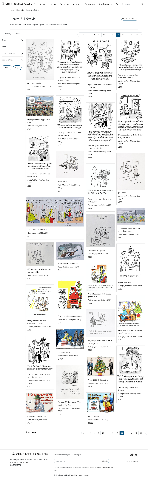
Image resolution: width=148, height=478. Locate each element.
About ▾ (43, 4)
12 (108, 34)
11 (104, 34)
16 (127, 34)
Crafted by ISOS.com (132, 461)
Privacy (81, 475)
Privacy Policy (94, 467)
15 (123, 34)
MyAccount (105, 4)
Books (53, 4)
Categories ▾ (90, 4)
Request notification (129, 18)
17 (132, 34)
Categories (20, 10)
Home (12, 10)
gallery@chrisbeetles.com (19, 462)
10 (99, 34)
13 (113, 34)
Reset (17, 67)
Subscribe (105, 461)
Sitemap (86, 475)
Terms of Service (107, 467)
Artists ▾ (77, 4)
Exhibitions (64, 4)
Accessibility (73, 475)
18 (137, 34)
